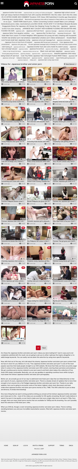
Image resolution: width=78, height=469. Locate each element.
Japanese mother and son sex (31, 51)
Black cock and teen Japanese (51, 51)
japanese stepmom (23, 60)
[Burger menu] (2, 3)
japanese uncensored (63, 40)
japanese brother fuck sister (12, 12)
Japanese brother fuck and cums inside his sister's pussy (47, 47)
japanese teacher (37, 58)
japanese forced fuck (37, 49)
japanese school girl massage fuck (43, 40)
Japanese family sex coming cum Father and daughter (38, 12)
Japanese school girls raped (66, 31)
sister (32, 33)
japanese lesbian (49, 58)
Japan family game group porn (65, 58)
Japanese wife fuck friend (35, 31)
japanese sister (36, 53)
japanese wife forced (19, 47)
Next (44, 348)
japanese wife (20, 31)
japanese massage (51, 31)
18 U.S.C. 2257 (39, 449)
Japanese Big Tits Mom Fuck (45, 33)
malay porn (33, 60)
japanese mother (23, 49)
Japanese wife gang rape (18, 44)
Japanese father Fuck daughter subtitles (16, 33)
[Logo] (39, 4)
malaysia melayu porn (23, 58)
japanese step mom (47, 53)
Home (6, 445)
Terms (61, 445)
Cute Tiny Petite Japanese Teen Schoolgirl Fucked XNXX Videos (44, 56)
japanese (64, 26)
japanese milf (73, 56)
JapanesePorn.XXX (37, 465)
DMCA (71, 445)
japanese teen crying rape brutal (48, 60)
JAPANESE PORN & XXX (39, 454)
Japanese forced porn (64, 33)
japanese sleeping (25, 53)
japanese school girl (9, 58)
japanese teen (64, 49)
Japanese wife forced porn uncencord (46, 42)
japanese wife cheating (52, 49)
